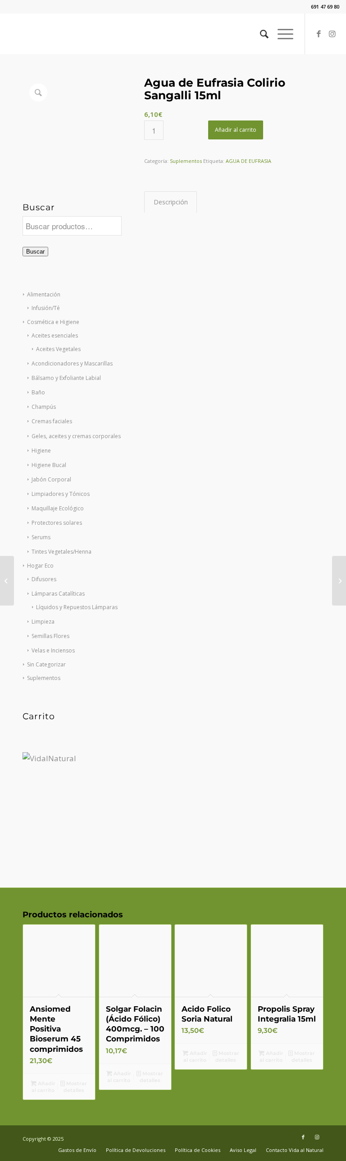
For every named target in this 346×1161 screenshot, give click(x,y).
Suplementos (43, 678)
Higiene (41, 450)
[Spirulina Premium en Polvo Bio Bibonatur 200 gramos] (339, 581)
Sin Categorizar (46, 664)
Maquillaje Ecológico (58, 508)
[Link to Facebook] (319, 34)
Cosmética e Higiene (53, 322)
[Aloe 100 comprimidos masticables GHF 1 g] (7, 581)
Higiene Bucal (49, 465)
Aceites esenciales (55, 335)
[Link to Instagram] (332, 34)
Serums (41, 537)
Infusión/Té (46, 308)
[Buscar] (260, 34)
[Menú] (281, 34)
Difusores (44, 579)
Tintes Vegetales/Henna (61, 551)
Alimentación (43, 294)
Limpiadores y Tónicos (61, 494)
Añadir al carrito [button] (43, 1086)
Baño (38, 392)
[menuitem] (260, 34)
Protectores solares (57, 523)
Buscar (35, 251)
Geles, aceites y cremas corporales (76, 436)
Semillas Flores (50, 636)
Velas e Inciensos (53, 650)
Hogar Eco (40, 565)
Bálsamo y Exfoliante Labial (66, 378)
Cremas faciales (52, 421)
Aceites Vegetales (58, 349)
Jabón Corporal (51, 479)
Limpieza (43, 621)
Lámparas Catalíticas (58, 593)
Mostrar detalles (75, 1086)
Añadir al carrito (235, 130)
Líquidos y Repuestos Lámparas (77, 607)
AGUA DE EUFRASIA (248, 160)
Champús (44, 407)
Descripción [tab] (171, 202)
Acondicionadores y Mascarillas (72, 363)
